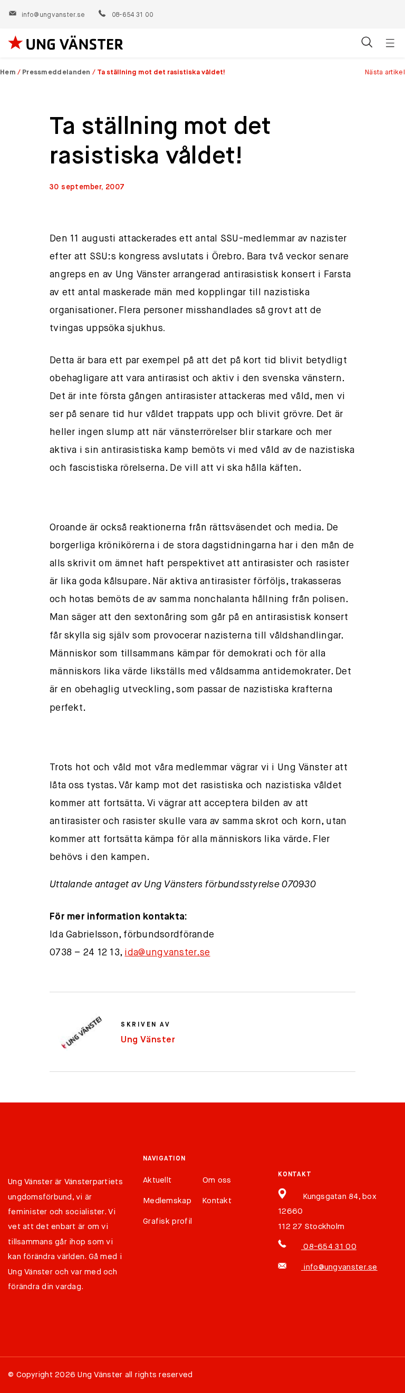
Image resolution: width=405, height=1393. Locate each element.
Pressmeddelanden (56, 72)
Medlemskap (167, 1201)
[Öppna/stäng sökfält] (366, 43)
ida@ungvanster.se (167, 952)
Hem (8, 72)
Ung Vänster (148, 1040)
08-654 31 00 (132, 15)
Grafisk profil (167, 1221)
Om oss (217, 1180)
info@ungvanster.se (53, 15)
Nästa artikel (385, 72)
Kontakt (217, 1201)
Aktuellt (157, 1180)
